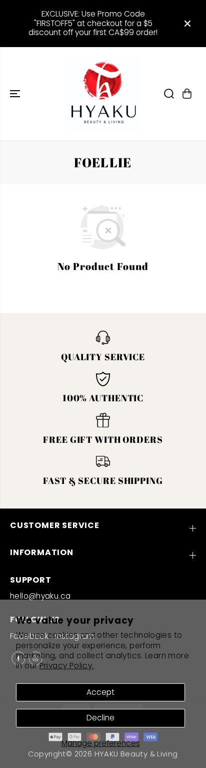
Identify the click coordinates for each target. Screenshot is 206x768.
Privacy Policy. (67, 665)
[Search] (169, 94)
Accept (100, 692)
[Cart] (187, 94)
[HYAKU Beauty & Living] (103, 93)
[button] (16, 93)
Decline (100, 717)
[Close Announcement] (187, 23)
